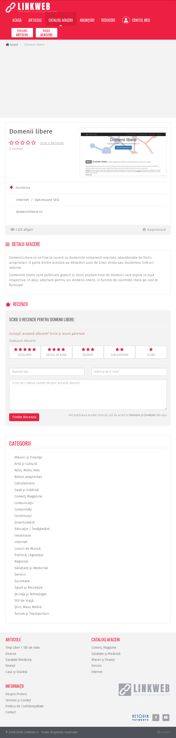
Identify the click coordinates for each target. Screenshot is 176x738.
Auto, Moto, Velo (27, 470)
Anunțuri (87, 20)
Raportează (156, 230)
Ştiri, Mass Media (28, 607)
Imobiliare (22, 535)
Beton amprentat (28, 477)
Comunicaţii (23, 503)
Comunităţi (23, 509)
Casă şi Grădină (26, 490)
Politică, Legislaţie (28, 555)
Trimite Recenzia (24, 417)
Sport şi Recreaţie (28, 587)
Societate (22, 581)
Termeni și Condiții (18, 700)
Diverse (11, 654)
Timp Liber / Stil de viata (23, 648)
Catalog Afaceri (61, 20)
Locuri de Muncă (27, 548)
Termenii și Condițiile (142, 415)
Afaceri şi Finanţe (28, 457)
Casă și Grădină (17, 672)
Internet (22, 200)
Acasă (17, 20)
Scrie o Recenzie (52, 143)
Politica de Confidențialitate (25, 706)
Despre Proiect (16, 694)
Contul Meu (140, 20)
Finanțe (10, 666)
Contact (11, 712)
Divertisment (24, 522)
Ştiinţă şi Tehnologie (30, 594)
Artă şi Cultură (25, 464)
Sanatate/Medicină (19, 660)
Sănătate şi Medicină (31, 568)
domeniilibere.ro (29, 212)
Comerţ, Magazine (28, 496)
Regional (21, 561)
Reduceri (108, 20)
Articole (35, 20)
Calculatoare (24, 483)
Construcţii (23, 516)
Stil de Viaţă (23, 600)
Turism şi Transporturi (31, 614)
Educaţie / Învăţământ (32, 529)
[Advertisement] (88, 82)
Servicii (20, 574)
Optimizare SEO (47, 200)
